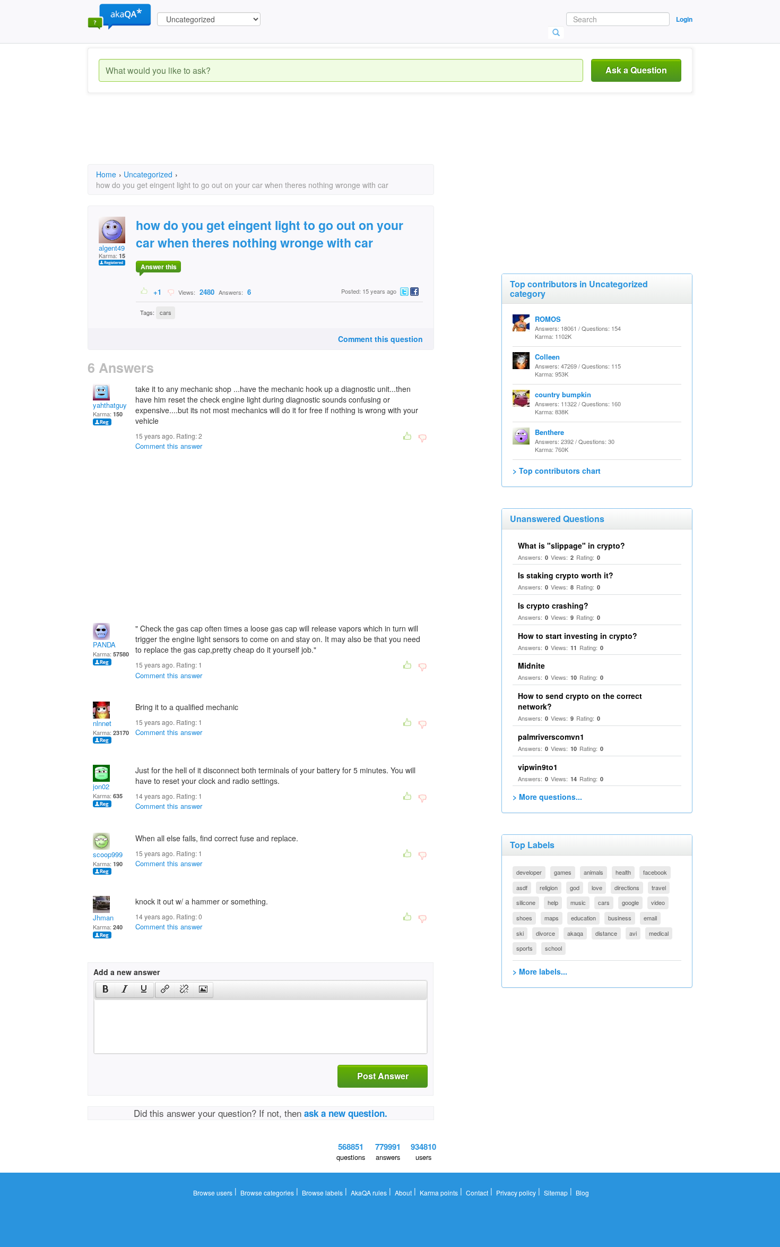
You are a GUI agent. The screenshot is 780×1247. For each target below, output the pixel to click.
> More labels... (540, 971)
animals (593, 872)
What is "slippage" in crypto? (571, 545)
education (583, 917)
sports (524, 948)
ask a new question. (345, 1113)
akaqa (575, 933)
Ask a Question (636, 70)
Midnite (531, 665)
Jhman (103, 917)
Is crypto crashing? (553, 605)
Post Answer (383, 1076)
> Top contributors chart (557, 470)
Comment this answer (168, 446)
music (578, 902)
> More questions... (547, 796)
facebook (655, 872)
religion (549, 887)
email (650, 917)
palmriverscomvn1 (551, 736)
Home (106, 174)
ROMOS (548, 319)
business (619, 917)
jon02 (101, 786)
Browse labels (322, 1192)
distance (606, 933)
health (623, 872)
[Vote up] (144, 291)
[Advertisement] (281, 138)
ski (520, 933)
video (658, 902)
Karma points (439, 1192)
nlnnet (102, 723)
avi (633, 933)
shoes (524, 917)
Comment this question (380, 339)
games (562, 872)
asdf (521, 887)
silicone (525, 902)
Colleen (547, 357)
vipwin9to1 (538, 767)
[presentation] (105, 990)
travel (659, 887)
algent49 (112, 248)
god (574, 887)
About (403, 1192)
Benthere (549, 432)
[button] (105, 990)
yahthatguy (110, 405)
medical (659, 933)
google (630, 902)
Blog (582, 1192)
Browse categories (267, 1192)
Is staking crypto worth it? (565, 575)
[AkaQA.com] (119, 16)
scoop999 (108, 854)
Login (684, 19)
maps (551, 917)
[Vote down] (170, 291)
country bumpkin (563, 394)
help (553, 902)
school (553, 948)
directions (626, 887)
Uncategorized (148, 174)
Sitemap (556, 1192)
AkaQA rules (369, 1192)
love (597, 887)
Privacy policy (516, 1192)
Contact (477, 1192)
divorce (545, 933)
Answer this (159, 266)
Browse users (212, 1192)
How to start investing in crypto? (577, 635)
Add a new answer (126, 972)
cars (165, 312)
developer (529, 872)
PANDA (104, 644)
